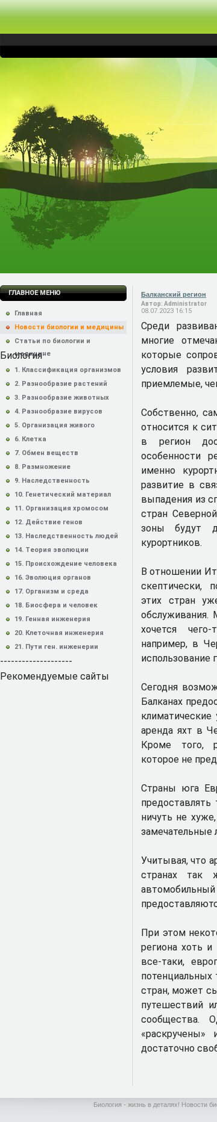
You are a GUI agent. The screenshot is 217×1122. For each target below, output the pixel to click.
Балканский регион (173, 294)
